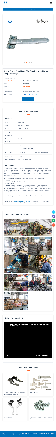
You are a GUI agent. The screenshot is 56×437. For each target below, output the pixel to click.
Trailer (16, 9)
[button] (24, 62)
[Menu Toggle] (50, 2)
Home (5, 9)
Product (10, 9)
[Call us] (53, 225)
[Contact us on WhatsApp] (53, 220)
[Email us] (53, 216)
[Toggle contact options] (53, 212)
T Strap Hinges (34, 392)
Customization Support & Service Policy (23, 201)
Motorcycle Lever (8, 417)
